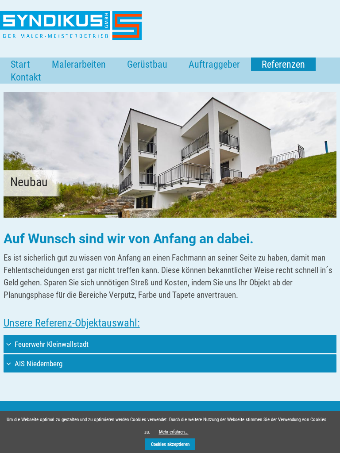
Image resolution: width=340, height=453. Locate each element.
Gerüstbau (147, 64)
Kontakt (26, 77)
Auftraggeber (214, 64)
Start (20, 64)
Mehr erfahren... (174, 432)
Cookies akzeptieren (170, 444)
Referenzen (283, 64)
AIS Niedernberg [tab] (37, 363)
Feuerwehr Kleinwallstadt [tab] (51, 344)
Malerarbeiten (79, 64)
